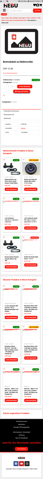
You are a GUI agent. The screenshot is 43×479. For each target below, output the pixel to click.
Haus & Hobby (13, 18)
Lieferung (21, 435)
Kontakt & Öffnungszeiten (22, 427)
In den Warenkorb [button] (11, 189)
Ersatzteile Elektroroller (20, 20)
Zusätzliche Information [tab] (11, 111)
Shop (6, 18)
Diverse (23, 128)
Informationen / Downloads (21, 432)
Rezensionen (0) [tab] (9, 114)
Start (3, 18)
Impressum (21, 424)
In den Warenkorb (24, 86)
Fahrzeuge (21, 18)
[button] (4, 95)
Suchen (37, 10)
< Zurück (4, 14)
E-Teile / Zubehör (31, 18)
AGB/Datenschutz (21, 421)
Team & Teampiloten (21, 438)
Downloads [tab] (7, 118)
